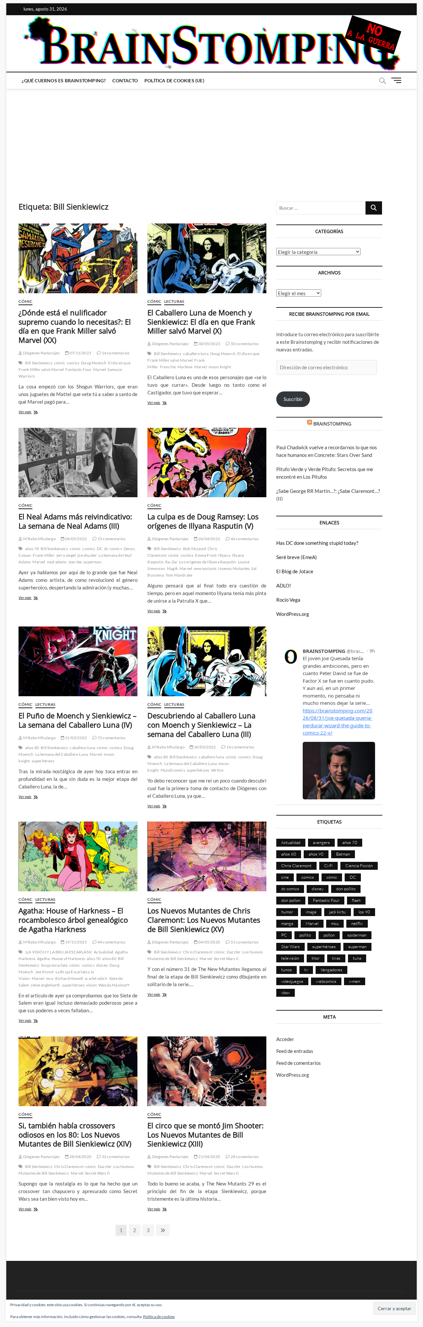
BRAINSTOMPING (332, 424)
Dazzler (234, 951)
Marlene (184, 366)
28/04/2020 (80, 1156)
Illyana (224, 555)
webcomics (326, 981)
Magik (172, 568)
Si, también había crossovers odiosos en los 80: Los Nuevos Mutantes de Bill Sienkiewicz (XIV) (75, 1134)
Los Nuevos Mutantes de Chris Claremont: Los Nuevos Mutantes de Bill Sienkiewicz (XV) (203, 919)
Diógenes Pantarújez (41, 352)
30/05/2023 (209, 343)
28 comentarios (244, 1156)
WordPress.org (292, 614)
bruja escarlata (54, 965)
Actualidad (103, 951)
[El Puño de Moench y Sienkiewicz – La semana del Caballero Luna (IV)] (78, 661)
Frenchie (168, 366)
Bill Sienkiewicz (39, 362)
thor (316, 958)
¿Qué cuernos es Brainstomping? (64, 80)
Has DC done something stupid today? (317, 543)
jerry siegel (66, 555)
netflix (357, 923)
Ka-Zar (171, 561)
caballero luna (196, 353)
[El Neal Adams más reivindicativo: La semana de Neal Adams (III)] (78, 463)
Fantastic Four (78, 369)
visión (91, 985)
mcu (50, 978)
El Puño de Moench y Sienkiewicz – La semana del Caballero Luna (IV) (77, 720)
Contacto (125, 80)
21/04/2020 (209, 1156)
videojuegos (292, 981)
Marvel (99, 369)
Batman (343, 854)
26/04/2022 (209, 538)
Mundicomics (173, 770)
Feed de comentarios (298, 1063)
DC (99, 548)
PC (284, 935)
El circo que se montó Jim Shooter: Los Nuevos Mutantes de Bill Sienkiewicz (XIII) (205, 1134)
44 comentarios (111, 942)
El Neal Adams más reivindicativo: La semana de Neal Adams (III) (75, 521)
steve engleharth (45, 985)
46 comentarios (244, 538)
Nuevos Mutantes (234, 568)
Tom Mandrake (179, 575)
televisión (290, 958)
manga (287, 923)
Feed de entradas (294, 1051)
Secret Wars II (226, 958)
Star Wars (290, 946)
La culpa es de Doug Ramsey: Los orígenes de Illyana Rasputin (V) (202, 521)
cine (285, 877)
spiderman (356, 935)
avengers (321, 842)
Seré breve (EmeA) (296, 557)
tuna (357, 958)
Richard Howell (69, 978)
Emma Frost (205, 555)
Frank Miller (44, 555)
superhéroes (43, 760)
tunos (286, 969)
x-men (354, 981)
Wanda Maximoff (113, 985)
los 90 (364, 911)
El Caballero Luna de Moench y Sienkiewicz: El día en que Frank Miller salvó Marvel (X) (201, 321)
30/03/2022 (204, 746)
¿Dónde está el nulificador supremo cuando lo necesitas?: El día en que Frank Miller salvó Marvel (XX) (75, 326)
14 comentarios (115, 352)
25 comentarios (111, 538)
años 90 (316, 854)
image (311, 911)
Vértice (217, 770)
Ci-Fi (328, 865)
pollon (329, 935)
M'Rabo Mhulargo (39, 538)
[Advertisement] (211, 138)
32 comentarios (115, 1156)
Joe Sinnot (44, 971)
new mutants (205, 568)
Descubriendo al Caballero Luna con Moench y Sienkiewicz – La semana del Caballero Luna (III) (201, 724)
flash (356, 900)
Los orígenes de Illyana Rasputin (207, 561)
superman (92, 561)
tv (306, 969)
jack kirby (337, 911)
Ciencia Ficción (359, 865)
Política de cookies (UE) (174, 80)
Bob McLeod (194, 548)
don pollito (346, 888)
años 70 (32, 548)
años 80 (32, 747)
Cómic (25, 301)
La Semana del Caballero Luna (61, 754)
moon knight (220, 366)
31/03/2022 (75, 737)
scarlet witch (96, 978)
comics (73, 362)
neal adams (57, 561)
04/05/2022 (75, 538)
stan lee (75, 561)
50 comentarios (244, 343)
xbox (285, 992)
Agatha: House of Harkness (61, 958)
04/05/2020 (209, 942)
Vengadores (331, 969)
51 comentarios (244, 942)
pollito (305, 935)
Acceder (285, 1039)
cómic (59, 362)
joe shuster (87, 555)
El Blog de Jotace (294, 571)
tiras (336, 958)
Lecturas (174, 301)
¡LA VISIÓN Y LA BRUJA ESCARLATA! (58, 951)
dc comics (113, 548)
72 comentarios (111, 737)
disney (102, 965)
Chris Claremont (197, 951)
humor (287, 911)
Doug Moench (93, 362)
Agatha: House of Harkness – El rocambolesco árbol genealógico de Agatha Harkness (73, 919)
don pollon (290, 900)
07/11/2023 (80, 352)
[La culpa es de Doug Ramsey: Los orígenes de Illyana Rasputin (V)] (206, 463)
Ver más (34, 412)
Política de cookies (159, 1316)
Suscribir (293, 399)
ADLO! (283, 585)
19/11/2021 (75, 942)
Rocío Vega (288, 600)
